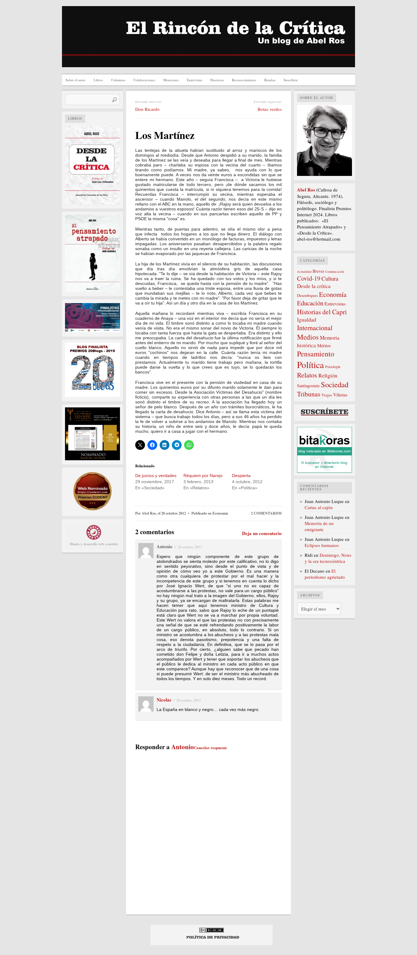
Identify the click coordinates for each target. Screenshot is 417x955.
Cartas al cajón (319, 507)
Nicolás (164, 699)
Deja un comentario (262, 533)
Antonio (182, 746)
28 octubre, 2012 (190, 547)
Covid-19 (308, 278)
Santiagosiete (308, 385)
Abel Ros (149, 513)
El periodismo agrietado (325, 574)
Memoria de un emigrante (319, 526)
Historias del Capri (322, 311)
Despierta (241, 475)
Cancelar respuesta (210, 747)
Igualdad (306, 319)
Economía (220, 513)
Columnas (118, 80)
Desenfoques (307, 295)
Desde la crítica (314, 286)
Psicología (332, 366)
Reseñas (269, 80)
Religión (327, 375)
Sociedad (334, 384)
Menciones (171, 80)
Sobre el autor (75, 80)
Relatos (307, 374)
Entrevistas (194, 80)
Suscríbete (291, 80)
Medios (308, 337)
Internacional (314, 327)
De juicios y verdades (155, 475)
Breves (318, 271)
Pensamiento (315, 354)
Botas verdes (270, 109)
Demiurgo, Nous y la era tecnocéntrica (328, 558)
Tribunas (308, 393)
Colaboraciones (144, 80)
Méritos (324, 345)
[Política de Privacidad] (212, 940)
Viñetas (340, 395)
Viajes (326, 395)
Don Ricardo (147, 109)
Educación (310, 303)
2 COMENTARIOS (266, 513)
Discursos (217, 80)
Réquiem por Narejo (203, 475)
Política (310, 364)
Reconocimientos (244, 80)
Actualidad (304, 271)
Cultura (329, 278)
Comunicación (334, 271)
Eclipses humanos (322, 545)
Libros (98, 80)
